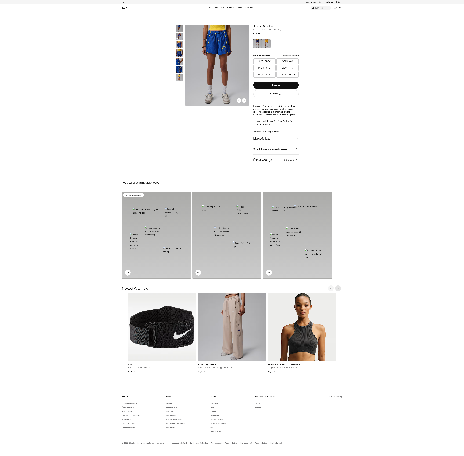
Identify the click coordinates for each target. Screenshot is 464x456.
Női (222, 8)
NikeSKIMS (250, 8)
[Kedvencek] (335, 8)
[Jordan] (123, 2)
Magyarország (336, 397)
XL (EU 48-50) (264, 75)
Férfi (216, 8)
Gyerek (230, 8)
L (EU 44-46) (287, 68)
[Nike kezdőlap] (125, 8)
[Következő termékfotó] (244, 100)
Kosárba (276, 85)
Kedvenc (274, 94)
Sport (239, 8)
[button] (179, 36)
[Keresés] (313, 8)
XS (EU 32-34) (264, 61)
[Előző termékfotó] (239, 100)
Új (210, 8)
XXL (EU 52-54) (287, 75)
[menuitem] (323, 2)
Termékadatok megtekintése (266, 131)
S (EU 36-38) (287, 61)
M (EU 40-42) (264, 68)
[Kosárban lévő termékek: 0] (340, 8)
